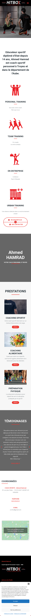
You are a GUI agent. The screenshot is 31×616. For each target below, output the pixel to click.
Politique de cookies (8, 613)
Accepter (15, 601)
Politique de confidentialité (20, 613)
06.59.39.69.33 (15, 501)
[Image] (15, 306)
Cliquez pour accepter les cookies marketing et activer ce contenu (15, 530)
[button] (28, 584)
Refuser (15, 605)
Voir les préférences (15, 610)
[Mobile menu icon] (27, 3)
